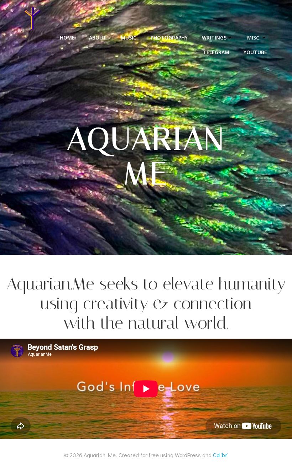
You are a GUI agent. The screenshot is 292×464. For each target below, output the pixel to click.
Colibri (220, 455)
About (97, 37)
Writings (214, 37)
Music (128, 37)
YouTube (255, 52)
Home (67, 37)
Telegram (216, 52)
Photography (169, 37)
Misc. (254, 37)
